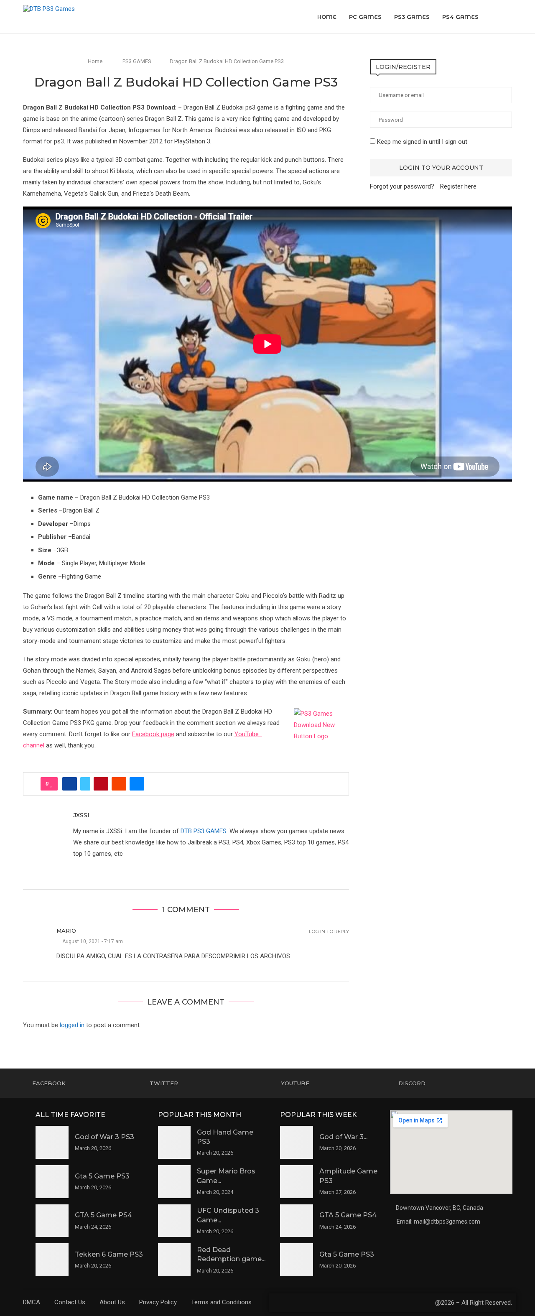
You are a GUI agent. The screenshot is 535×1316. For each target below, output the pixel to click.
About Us (112, 1302)
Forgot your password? (402, 186)
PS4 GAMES (460, 16)
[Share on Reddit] (119, 784)
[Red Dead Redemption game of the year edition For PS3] (174, 1259)
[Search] (508, 16)
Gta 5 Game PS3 (102, 1176)
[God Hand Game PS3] (174, 1142)
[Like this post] (52, 784)
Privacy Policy (158, 1302)
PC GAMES (365, 16)
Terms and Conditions (221, 1302)
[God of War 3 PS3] (52, 1142)
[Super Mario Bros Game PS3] (174, 1181)
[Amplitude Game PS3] (296, 1181)
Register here (458, 186)
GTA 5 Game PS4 (103, 1215)
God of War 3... (343, 1137)
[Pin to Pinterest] (101, 784)
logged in (72, 1025)
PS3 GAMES (412, 16)
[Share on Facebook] (69, 784)
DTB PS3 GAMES (204, 831)
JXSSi (81, 815)
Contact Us (69, 1302)
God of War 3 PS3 (104, 1137)
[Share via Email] (137, 784)
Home (326, 16)
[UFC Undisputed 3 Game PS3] (174, 1220)
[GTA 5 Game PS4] (52, 1220)
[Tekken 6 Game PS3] (52, 1259)
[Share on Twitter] (85, 784)
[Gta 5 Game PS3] (52, 1181)
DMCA (31, 1302)
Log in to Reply (329, 931)
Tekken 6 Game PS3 (109, 1254)
